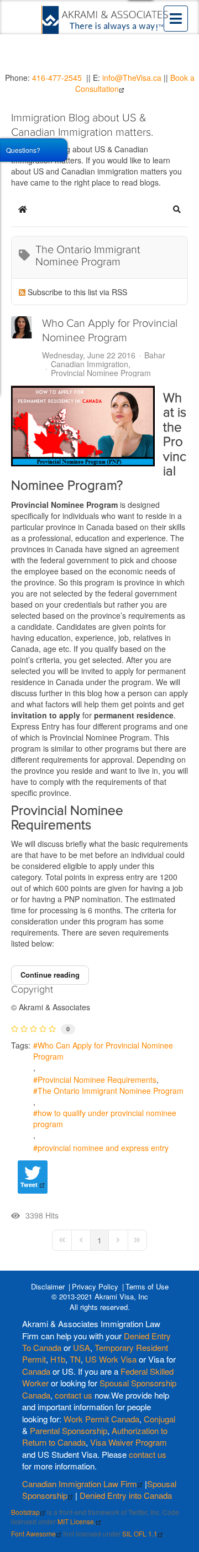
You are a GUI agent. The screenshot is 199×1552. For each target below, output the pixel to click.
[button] (177, 209)
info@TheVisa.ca (131, 77)
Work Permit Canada (101, 1419)
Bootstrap (25, 1512)
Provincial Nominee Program (101, 372)
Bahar (154, 355)
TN (75, 1359)
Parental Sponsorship (68, 1430)
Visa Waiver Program (128, 1442)
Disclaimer (48, 1286)
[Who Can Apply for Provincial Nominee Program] (83, 426)
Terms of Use (147, 1286)
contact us (73, 1395)
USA (81, 1347)
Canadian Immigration (89, 363)
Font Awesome (33, 1533)
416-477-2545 (57, 77)
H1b (57, 1359)
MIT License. (76, 1521)
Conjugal (159, 1419)
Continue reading (50, 974)
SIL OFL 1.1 (140, 1533)
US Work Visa (111, 1359)
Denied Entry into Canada (126, 1495)
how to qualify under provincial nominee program (104, 1118)
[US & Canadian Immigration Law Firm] (105, 20)
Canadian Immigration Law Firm (79, 1483)
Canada (36, 1371)
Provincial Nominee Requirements (97, 1079)
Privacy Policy (95, 1286)
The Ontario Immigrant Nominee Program (111, 1090)
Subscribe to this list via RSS (77, 291)
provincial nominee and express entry (103, 1147)
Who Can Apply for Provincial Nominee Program (103, 1051)
